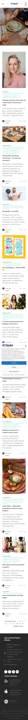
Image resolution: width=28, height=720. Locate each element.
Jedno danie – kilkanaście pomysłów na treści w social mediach (12, 508)
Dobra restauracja (13, 93)
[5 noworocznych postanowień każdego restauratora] (14, 301)
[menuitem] (25, 3)
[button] (25, 346)
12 (22, 623)
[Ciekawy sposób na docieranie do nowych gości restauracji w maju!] (14, 70)
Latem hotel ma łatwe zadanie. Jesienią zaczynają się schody (16, 692)
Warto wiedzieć (12, 98)
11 (19, 623)
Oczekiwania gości (7, 94)
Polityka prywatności (19, 374)
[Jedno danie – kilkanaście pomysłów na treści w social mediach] (14, 476)
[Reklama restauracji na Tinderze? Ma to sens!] (14, 410)
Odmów (14, 367)
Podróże (14, 500)
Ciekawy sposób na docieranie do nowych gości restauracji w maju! (14, 102)
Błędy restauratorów (8, 147)
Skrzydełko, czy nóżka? (10, 211)
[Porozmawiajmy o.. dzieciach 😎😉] (14, 246)
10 (17, 623)
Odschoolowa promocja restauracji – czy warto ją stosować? (11, 158)
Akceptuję (14, 363)
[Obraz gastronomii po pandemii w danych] (14, 544)
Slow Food (5, 150)
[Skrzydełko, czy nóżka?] (14, 193)
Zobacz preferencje (14, 371)
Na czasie (21, 93)
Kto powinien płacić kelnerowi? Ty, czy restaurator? (15, 682)
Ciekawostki (6, 93)
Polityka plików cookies (8, 374)
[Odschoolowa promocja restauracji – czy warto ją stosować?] (14, 134)
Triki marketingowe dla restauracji (11, 265)
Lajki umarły (13, 700)
